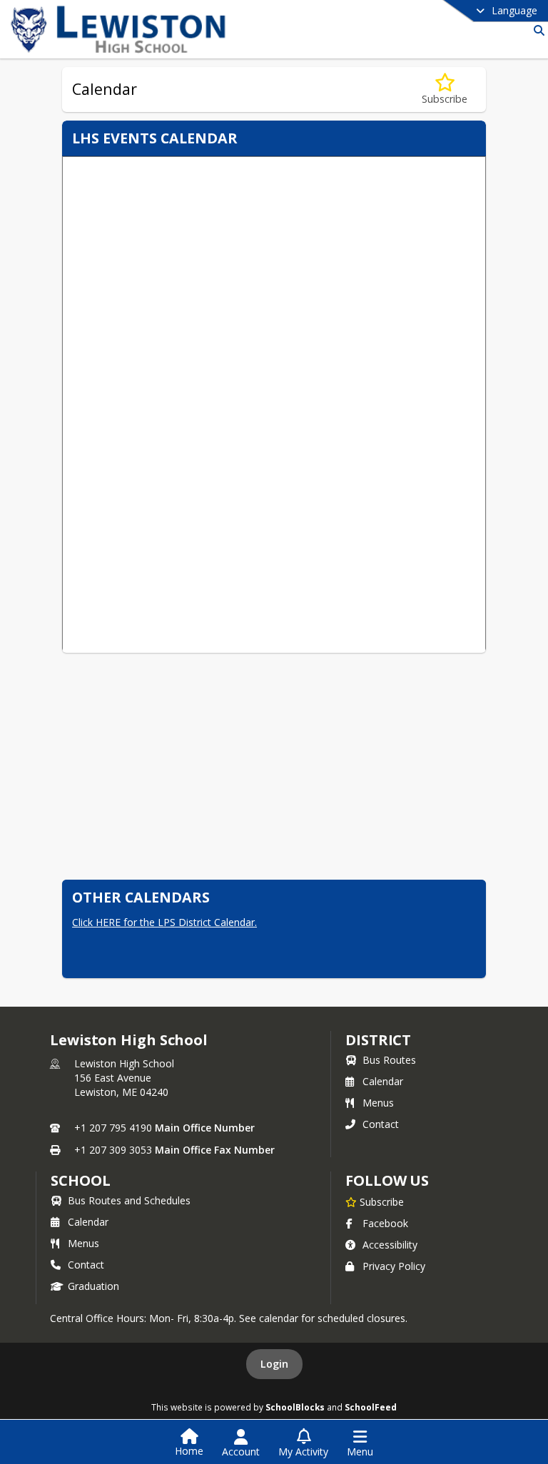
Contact (380, 1124)
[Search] (536, 30)
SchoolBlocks (295, 1407)
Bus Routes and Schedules (129, 1200)
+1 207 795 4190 (113, 1127)
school (80, 1180)
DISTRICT (378, 1039)
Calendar (382, 1081)
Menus (378, 1102)
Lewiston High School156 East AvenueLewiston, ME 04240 (124, 1078)
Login (274, 1364)
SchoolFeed (371, 1407)
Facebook (385, 1223)
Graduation (93, 1286)
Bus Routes (389, 1060)
